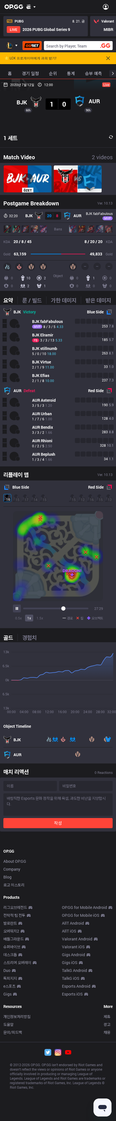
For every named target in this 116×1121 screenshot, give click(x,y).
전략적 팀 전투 (14, 915)
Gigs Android (73, 954)
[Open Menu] (105, 6)
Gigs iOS (69, 962)
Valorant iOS (73, 946)
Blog (7, 877)
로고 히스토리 (13, 885)
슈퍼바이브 (11, 946)
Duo (6, 970)
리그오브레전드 (15, 907)
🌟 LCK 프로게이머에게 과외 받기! (30, 58)
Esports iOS (72, 994)
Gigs (7, 994)
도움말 (8, 1024)
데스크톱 (10, 954)
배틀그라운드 (13, 939)
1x (29, 618)
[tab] (10, 300)
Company (11, 869)
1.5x (40, 618)
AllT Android (73, 923)
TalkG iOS (70, 978)
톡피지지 (10, 978)
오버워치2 (11, 931)
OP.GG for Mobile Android (84, 907)
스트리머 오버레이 (17, 962)
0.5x (18, 618)
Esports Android (76, 986)
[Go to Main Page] (14, 7)
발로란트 (10, 923)
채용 (107, 1032)
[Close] (108, 58)
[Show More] (31, 6)
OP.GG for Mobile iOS (80, 915)
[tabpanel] (58, 385)
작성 (58, 823)
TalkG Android (74, 970)
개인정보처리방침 (16, 1016)
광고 (107, 1024)
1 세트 (10, 137)
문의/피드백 (12, 1032)
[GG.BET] (32, 45)
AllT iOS (69, 931)
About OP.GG (14, 861)
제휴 (107, 1016)
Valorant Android (77, 939)
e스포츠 (9, 986)
